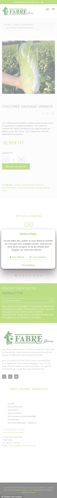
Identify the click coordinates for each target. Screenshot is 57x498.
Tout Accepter (39, 257)
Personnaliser (28, 265)
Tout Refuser (17, 257)
